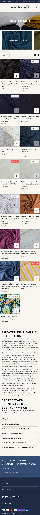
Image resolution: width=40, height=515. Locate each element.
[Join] (36, 472)
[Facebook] (2, 504)
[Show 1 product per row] (35, 55)
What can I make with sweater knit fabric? (15, 429)
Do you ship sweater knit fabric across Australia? (17, 447)
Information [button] (7, 489)
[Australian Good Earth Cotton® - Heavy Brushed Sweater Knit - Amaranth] (10, 239)
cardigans (10, 345)
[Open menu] (4, 7)
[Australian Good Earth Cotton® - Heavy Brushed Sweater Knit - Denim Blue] (10, 271)
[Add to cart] (16, 75)
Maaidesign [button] (6, 483)
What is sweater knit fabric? (11, 424)
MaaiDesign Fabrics (9, 369)
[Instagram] (10, 504)
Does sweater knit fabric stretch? (12, 438)
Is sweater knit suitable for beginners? (14, 443)
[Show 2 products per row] (38, 55)
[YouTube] (13, 504)
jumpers (4, 345)
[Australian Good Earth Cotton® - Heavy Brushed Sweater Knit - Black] (10, 69)
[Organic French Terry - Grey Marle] (10, 136)
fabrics (28, 359)
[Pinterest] (6, 504)
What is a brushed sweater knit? (12, 433)
